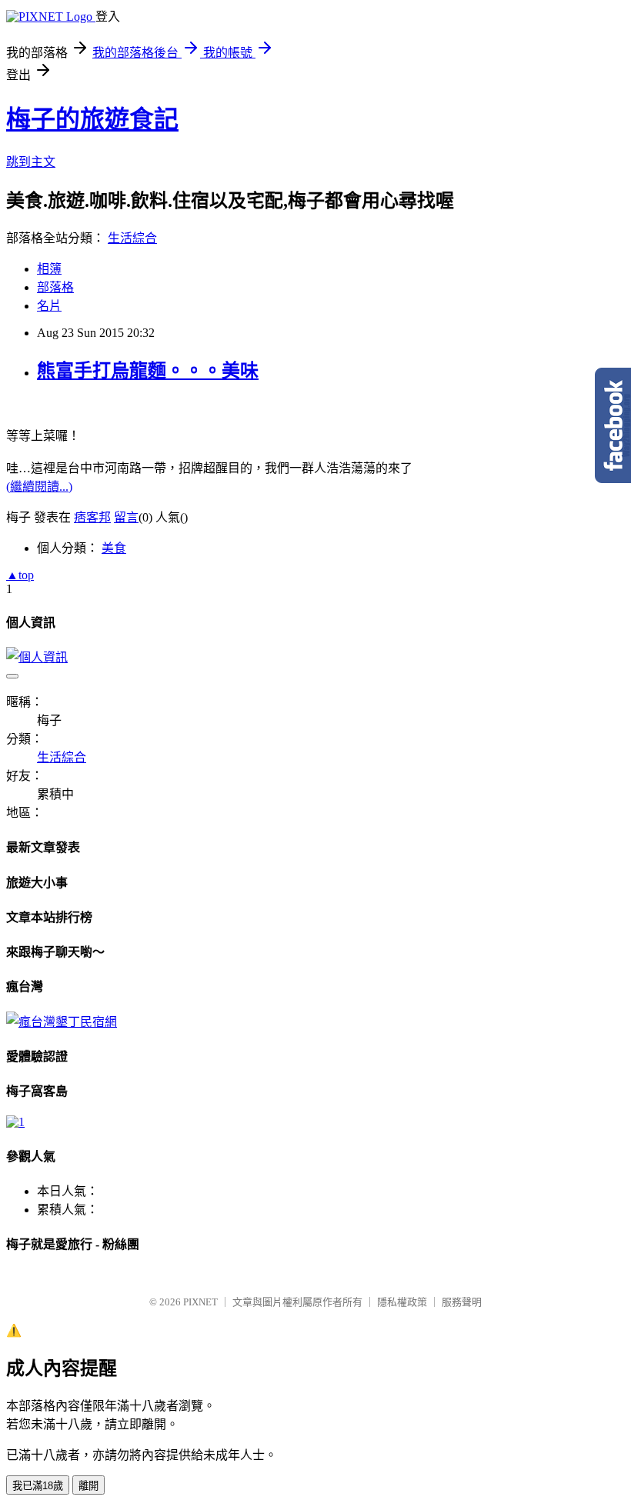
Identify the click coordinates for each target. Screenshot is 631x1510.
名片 (49, 305)
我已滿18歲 (37, 1486)
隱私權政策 (402, 1302)
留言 (126, 517)
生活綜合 (132, 238)
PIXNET (200, 1302)
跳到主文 (30, 161)
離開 (88, 1486)
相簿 (49, 268)
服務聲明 (462, 1302)
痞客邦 (92, 517)
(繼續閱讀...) (39, 486)
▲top (20, 575)
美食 (114, 548)
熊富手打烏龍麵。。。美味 (148, 371)
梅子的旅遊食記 (92, 119)
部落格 (55, 287)
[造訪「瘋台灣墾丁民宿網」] (61, 1021)
